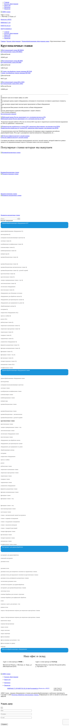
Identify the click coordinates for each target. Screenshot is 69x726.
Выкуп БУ (7, 5)
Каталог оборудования (11, 4)
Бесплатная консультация (8, 114)
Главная (6, 2)
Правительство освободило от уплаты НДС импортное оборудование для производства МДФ (29, 128)
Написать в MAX (6, 19)
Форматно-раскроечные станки (10, 215)
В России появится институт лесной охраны (14, 137)
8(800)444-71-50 (5, 22)
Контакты (7, 7)
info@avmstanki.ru (6, 28)
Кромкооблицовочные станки (10, 172)
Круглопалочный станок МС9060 (11, 62)
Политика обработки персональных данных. (25, 694)
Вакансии (7, 8)
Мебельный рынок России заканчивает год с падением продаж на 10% (22, 118)
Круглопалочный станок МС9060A (11, 52)
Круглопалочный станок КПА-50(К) (12, 83)
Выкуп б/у (7, 679)
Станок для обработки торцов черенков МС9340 (15, 73)
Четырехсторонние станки (9, 194)
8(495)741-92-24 (5, 25)
